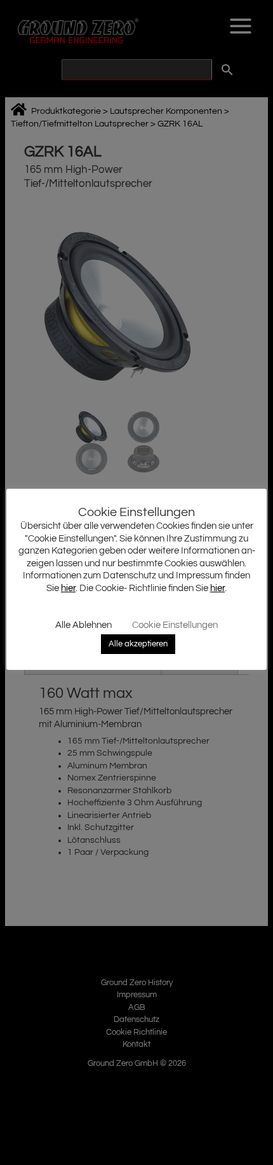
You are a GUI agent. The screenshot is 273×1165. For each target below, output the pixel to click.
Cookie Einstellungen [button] (175, 625)
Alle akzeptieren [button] (138, 643)
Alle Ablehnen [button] (83, 625)
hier (68, 588)
